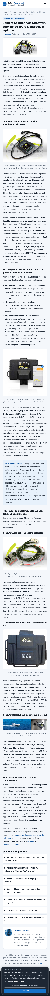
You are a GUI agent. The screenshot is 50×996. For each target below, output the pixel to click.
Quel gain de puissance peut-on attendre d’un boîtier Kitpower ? (24, 858)
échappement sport (11, 844)
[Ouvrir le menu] (44, 3)
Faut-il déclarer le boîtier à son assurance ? (24, 910)
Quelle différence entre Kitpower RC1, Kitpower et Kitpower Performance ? (21, 869)
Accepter (25, 991)
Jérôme (8, 34)
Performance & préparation (19, 12)
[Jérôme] (8, 932)
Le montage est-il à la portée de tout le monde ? (24, 919)
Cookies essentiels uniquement (25, 985)
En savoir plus (19, 981)
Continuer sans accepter (12, 969)
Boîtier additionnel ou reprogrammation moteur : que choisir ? (22, 890)
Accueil (5, 12)
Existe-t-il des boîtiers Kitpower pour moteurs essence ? (24, 901)
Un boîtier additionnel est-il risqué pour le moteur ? (22, 880)
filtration (30, 841)
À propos (40, 963)
